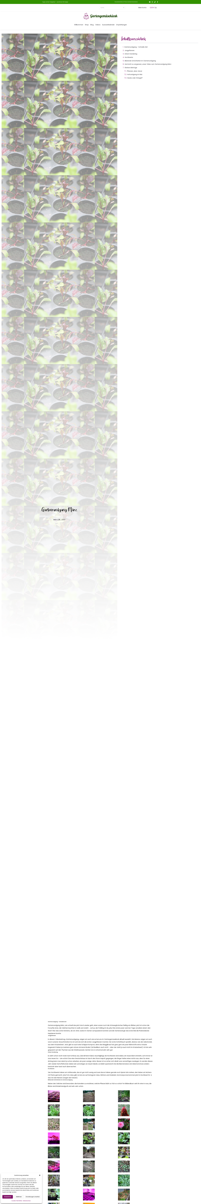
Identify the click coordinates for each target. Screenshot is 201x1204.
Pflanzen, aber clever (134, 71)
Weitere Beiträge (131, 68)
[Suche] (124, 7)
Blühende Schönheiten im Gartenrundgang (140, 61)
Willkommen (78, 25)
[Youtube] (149, 2)
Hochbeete (129, 57)
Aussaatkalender (108, 25)
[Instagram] (152, 2)
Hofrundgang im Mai (134, 74)
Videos (97, 25)
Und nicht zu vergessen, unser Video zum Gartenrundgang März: (148, 64)
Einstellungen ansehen (33, 1197)
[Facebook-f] (157, 2)
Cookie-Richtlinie (16, 1201)
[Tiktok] (155, 2)
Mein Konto (142, 8)
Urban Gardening (131, 54)
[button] (40, 1175)
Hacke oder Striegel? (135, 78)
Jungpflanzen (129, 50)
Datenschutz (27, 1201)
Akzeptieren (7, 1197)
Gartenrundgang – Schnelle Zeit (136, 47)
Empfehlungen (121, 25)
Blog (92, 25)
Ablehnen (19, 1197)
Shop (87, 25)
